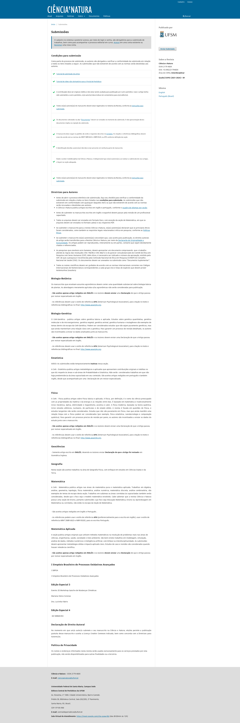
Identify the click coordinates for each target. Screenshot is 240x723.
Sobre (80, 16)
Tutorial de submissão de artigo (68, 74)
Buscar (187, 16)
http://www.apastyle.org (91, 305)
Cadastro (181, 2)
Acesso (189, 2)
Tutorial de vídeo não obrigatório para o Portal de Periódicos (78, 81)
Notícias (70, 16)
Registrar (58, 45)
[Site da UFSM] (168, 38)
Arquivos (59, 16)
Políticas (106, 16)
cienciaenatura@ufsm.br (68, 678)
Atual (50, 16)
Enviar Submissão (167, 49)
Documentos (94, 16)
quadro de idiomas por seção (134, 207)
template (109, 134)
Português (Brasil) (166, 96)
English (162, 92)
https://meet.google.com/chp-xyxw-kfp (93, 716)
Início (53, 24)
